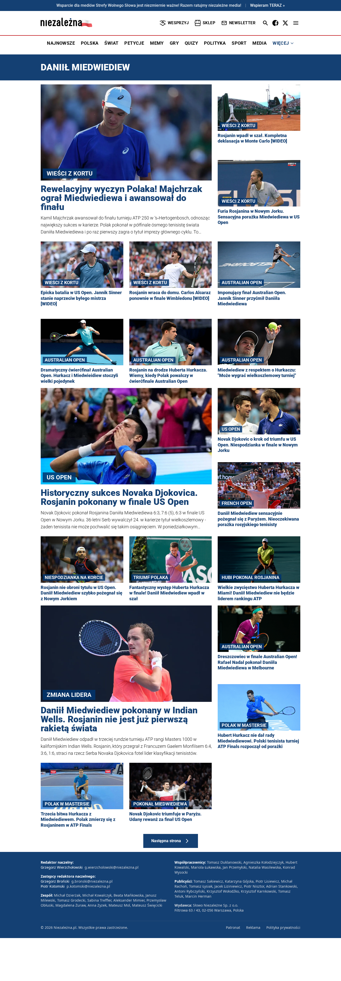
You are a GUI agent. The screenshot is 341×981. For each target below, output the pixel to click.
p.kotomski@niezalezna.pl (88, 886)
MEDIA (259, 43)
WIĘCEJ (281, 43)
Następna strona (166, 840)
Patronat (233, 927)
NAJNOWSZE (61, 43)
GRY (174, 43)
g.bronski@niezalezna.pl (92, 881)
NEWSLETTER (242, 22)
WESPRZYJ (178, 22)
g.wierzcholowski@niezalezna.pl (112, 867)
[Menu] (295, 23)
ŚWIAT (111, 43)
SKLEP (209, 22)
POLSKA (89, 43)
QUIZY (191, 43)
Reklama (253, 927)
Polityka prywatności (283, 927)
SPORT (239, 43)
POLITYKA (215, 43)
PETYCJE (134, 43)
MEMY (157, 43)
